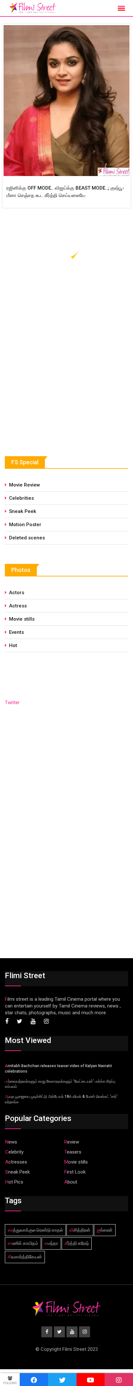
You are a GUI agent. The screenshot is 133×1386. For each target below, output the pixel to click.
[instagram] (119, 1379)
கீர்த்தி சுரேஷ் (77, 1243)
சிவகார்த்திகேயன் (25, 1256)
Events (16, 632)
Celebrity (14, 1152)
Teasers (72, 1152)
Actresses (16, 1162)
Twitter (12, 702)
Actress (18, 606)
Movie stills (22, 619)
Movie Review (24, 485)
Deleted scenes (27, 538)
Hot (13, 645)
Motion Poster (25, 524)
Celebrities (21, 498)
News (11, 1142)
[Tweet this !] (62, 1379)
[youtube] (91, 1379)
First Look (75, 1172)
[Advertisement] (53, 388)
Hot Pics (14, 1182)
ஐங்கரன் (105, 1230)
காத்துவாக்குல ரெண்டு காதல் (35, 1230)
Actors (16, 592)
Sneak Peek (22, 511)
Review (71, 1142)
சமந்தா (51, 1243)
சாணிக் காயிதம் (23, 1243)
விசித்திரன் (79, 1230)
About (70, 1182)
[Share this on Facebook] (34, 1379)
